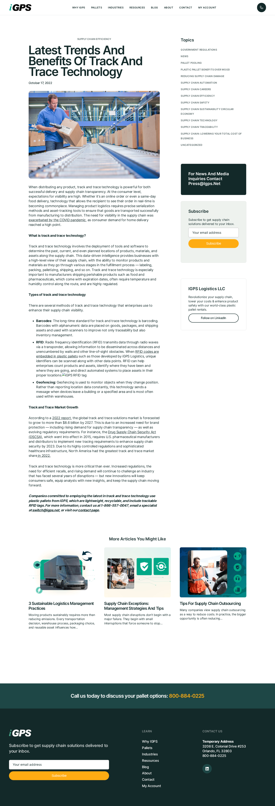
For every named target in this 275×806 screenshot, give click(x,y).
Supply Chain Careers (196, 89)
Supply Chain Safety (195, 102)
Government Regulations (199, 49)
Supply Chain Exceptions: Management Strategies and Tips (134, 606)
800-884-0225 (186, 696)
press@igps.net (204, 183)
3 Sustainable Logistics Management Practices (61, 606)
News (184, 56)
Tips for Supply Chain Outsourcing (210, 603)
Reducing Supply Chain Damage (202, 76)
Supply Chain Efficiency (94, 39)
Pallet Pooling (191, 62)
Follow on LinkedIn (213, 318)
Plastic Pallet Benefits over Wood (205, 69)
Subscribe (213, 243)
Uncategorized (191, 145)
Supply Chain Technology (199, 120)
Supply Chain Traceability (199, 127)
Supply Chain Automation (199, 82)
